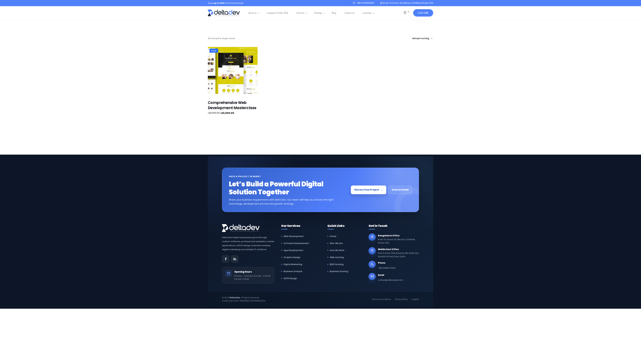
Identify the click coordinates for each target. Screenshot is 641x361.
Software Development (296, 243)
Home (333, 236)
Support (415, 299)
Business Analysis (293, 271)
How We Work (337, 250)
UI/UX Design (290, 278)
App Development (293, 250)
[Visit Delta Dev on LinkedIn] (234, 259)
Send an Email (400, 189)
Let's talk (423, 12)
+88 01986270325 (387, 268)
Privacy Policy (401, 299)
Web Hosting (337, 257)
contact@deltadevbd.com (390, 280)
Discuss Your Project (368, 189)
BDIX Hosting (337, 264)
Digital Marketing (293, 264)
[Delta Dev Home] (243, 228)
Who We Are (336, 243)
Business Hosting (339, 271)
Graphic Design (292, 257)
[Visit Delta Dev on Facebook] (225, 259)
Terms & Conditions (381, 299)
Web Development (294, 236)
